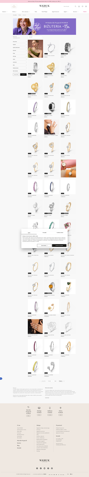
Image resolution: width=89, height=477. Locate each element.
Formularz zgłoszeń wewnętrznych (63, 431)
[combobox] (35, 37)
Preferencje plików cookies (61, 429)
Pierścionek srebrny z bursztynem (49, 295)
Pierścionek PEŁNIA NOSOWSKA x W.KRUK (51, 135)
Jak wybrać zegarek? (41, 441)
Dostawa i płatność (40, 436)
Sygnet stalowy (30, 75)
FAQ (37, 434)
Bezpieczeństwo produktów (42, 439)
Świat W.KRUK (20, 428)
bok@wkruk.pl (58, 441)
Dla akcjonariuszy (20, 434)
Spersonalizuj (43, 245)
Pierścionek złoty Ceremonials (48, 95)
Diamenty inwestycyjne (41, 449)
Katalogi (38, 451)
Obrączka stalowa (63, 55)
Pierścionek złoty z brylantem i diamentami (67, 255)
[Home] (44, 6)
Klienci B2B (19, 431)
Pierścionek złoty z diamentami (65, 135)
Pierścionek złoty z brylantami (48, 255)
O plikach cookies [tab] (60, 232)
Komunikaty (19, 436)
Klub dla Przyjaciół (22, 440)
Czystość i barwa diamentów (42, 447)
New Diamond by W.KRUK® (42, 446)
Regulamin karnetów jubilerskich (43, 432)
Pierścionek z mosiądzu (31, 215)
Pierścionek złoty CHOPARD (48, 374)
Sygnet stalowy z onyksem (48, 115)
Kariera (19, 443)
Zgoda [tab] (29, 232)
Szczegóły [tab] (44, 232)
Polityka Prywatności (60, 428)
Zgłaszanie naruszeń (60, 432)
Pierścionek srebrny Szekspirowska (66, 235)
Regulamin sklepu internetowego (43, 428)
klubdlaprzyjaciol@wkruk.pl (61, 444)
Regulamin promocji (41, 431)
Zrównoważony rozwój (21, 429)
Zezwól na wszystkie (59, 245)
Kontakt (19, 448)
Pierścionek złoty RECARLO (32, 115)
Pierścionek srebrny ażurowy (48, 75)
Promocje (38, 429)
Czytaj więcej (47, 397)
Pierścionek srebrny (64, 75)
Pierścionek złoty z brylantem (65, 155)
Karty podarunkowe (40, 444)
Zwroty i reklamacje (40, 437)
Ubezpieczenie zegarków (41, 442)
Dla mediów (19, 437)
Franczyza (19, 432)
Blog (18, 445)
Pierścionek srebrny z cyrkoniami (49, 55)
